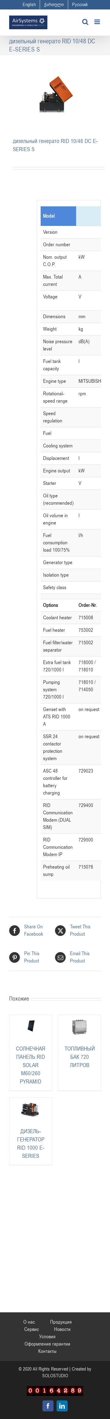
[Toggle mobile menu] (97, 22)
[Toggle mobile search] (85, 22)
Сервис (31, 1329)
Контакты (47, 1351)
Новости (62, 1329)
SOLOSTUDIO (55, 1376)
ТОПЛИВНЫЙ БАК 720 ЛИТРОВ (79, 1057)
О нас (29, 1322)
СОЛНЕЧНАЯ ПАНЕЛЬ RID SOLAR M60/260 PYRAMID (30, 1065)
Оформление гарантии (47, 1344)
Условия (47, 1336)
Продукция (61, 1322)
